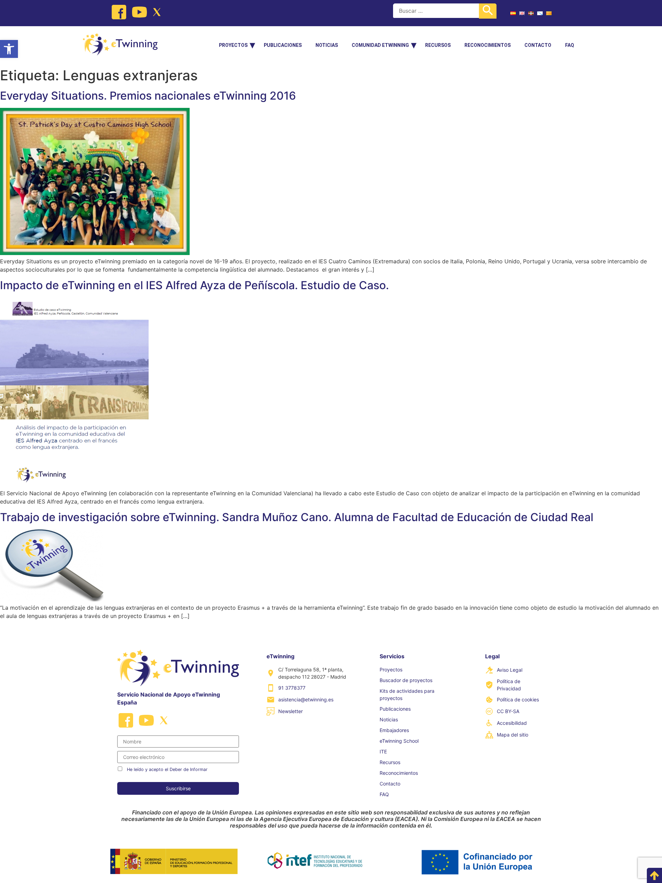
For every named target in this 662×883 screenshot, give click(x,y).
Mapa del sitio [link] (512, 735)
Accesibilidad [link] (512, 723)
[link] (9, 49)
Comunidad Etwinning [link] (380, 45)
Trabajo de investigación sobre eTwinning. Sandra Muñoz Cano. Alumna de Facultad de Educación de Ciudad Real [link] (296, 517)
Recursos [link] (438, 45)
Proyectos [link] (233, 45)
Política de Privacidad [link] (509, 684)
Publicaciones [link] (283, 45)
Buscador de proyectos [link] (406, 680)
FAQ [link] (569, 45)
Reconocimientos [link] (487, 45)
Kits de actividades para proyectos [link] (407, 694)
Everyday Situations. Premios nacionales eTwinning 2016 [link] (148, 95)
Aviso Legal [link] (509, 670)
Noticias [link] (326, 45)
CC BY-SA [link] (508, 711)
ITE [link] (383, 751)
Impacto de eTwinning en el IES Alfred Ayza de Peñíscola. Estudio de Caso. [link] (194, 285)
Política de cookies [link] (518, 699)
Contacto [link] (537, 45)
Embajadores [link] (394, 730)
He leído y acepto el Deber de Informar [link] (167, 769)
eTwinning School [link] (399, 741)
